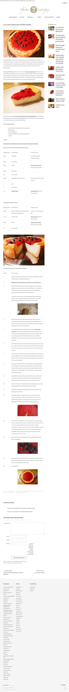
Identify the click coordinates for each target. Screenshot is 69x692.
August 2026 (18, 587)
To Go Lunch (5, 668)
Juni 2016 (18, 622)
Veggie (4, 677)
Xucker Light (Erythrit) (31, 71)
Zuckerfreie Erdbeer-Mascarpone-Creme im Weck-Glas (13, 572)
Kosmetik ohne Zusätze (8, 630)
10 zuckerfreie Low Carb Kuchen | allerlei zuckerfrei (22, 511)
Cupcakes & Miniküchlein (8, 596)
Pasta (4, 644)
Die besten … (31, 17)
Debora (11, 26)
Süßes (13, 491)
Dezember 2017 (19, 600)
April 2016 (18, 625)
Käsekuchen (40, 491)
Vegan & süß (5, 673)
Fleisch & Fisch (6, 617)
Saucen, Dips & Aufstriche (8, 656)
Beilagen (5, 590)
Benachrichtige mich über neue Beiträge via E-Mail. (13, 562)
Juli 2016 (17, 620)
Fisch (4, 615)
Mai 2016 (17, 623)
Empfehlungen (6, 608)
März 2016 (18, 627)
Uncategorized (6, 670)
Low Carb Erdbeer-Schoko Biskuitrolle (60, 29)
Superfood (5, 661)
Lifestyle (5, 637)
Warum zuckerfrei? (49, 17)
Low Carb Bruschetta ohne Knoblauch (60, 93)
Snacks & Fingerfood (7, 659)
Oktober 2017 (19, 603)
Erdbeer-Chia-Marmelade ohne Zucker (60, 69)
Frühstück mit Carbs (7, 621)
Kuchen (8, 491)
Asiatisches (5, 588)
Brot (4, 594)
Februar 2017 (18, 609)
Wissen (39, 17)
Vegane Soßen (6, 675)
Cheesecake (35, 491)
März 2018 (18, 594)
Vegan (4, 672)
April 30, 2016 (5, 26)
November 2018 (19, 590)
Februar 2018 (18, 596)
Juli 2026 (17, 588)
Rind (4, 652)
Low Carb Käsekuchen (17, 492)
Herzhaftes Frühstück (7, 626)
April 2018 (18, 592)
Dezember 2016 (19, 612)
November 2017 (19, 601)
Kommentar (7, 523)
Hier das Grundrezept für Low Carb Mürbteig (25, 116)
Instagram (66, 3)
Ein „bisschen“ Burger (39, 571)
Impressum (32, 588)
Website (8, 543)
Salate (4, 654)
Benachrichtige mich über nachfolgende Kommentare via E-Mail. (15, 561)
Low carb (22, 17)
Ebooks (58, 17)
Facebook (62, 3)
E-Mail (8, 540)
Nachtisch (22, 492)
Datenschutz (32, 587)
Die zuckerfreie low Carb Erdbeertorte (60, 77)
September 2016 (19, 616)
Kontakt (31, 590)
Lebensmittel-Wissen (7, 635)
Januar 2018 (18, 598)
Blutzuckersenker (7, 592)
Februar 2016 (18, 629)
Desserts (5, 598)
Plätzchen (5, 648)
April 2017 (18, 605)
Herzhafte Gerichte (7, 624)
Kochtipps (5, 628)
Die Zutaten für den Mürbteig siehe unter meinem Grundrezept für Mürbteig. (20, 143)
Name (8, 536)
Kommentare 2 (15, 26)
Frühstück (5, 619)
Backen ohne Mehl (24, 491)
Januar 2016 (18, 631)
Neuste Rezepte (13, 17)
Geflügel (5, 622)
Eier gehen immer (6, 603)
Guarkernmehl (15, 191)
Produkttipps (6, 650)
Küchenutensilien (6, 633)
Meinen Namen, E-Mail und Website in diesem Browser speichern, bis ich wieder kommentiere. (30, 549)
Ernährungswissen (7, 613)
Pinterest (64, 3)
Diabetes (5, 600)
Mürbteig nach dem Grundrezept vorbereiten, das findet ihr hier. (26, 282)
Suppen (4, 662)
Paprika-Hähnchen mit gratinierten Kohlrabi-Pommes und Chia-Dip (60, 59)
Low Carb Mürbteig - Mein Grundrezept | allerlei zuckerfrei (23, 508)
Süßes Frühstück (6, 666)
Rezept (26, 492)
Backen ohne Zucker (30, 491)
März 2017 (18, 607)
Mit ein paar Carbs (7, 643)
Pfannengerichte (6, 646)
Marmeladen (5, 641)
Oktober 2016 (19, 614)
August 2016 (18, 618)
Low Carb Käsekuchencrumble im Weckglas (60, 85)
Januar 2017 (18, 611)
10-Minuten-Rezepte (7, 587)
